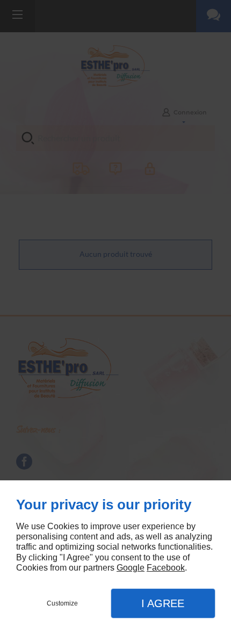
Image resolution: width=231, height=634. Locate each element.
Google (131, 567)
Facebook (166, 567)
